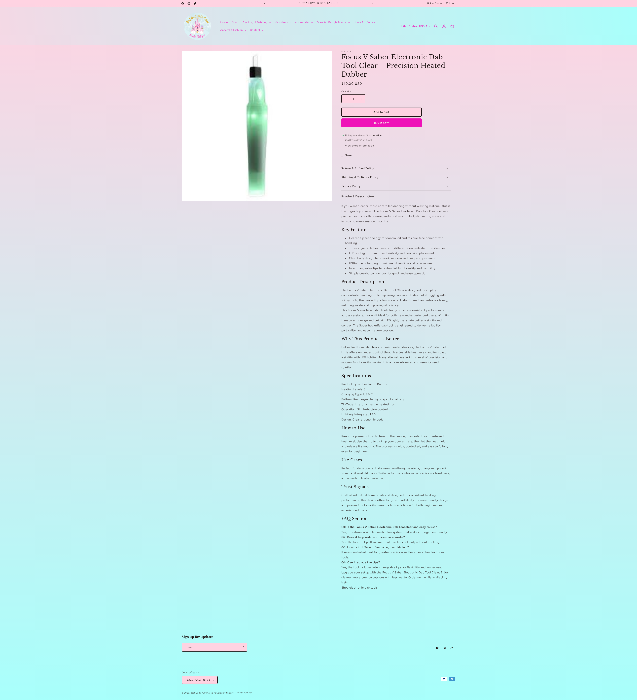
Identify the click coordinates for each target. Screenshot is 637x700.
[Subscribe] (243, 647)
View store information (359, 145)
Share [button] (348, 155)
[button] (256, 22)
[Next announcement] (372, 3)
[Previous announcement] (264, 3)
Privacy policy (244, 693)
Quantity (346, 91)
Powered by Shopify (224, 693)
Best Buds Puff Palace (202, 693)
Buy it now (381, 122)
